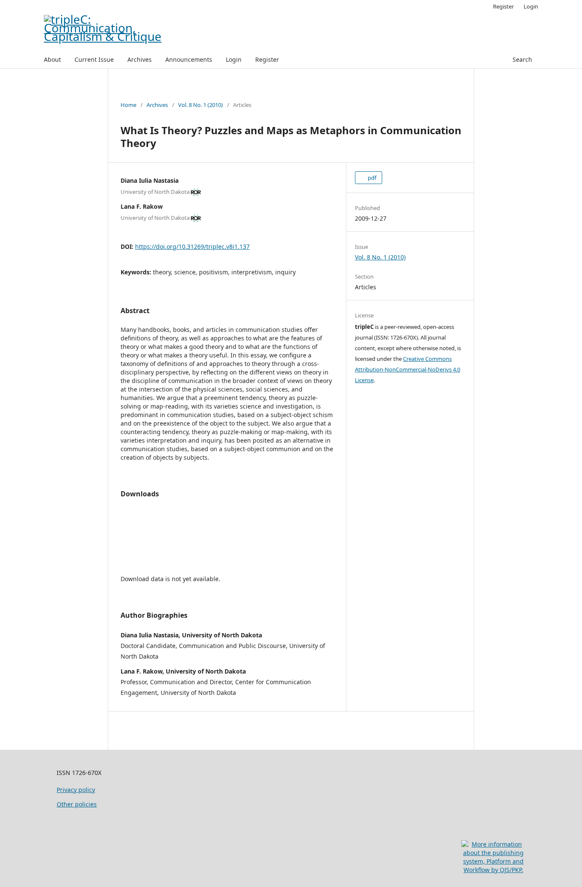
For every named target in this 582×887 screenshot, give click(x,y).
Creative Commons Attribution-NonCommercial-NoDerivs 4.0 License (407, 369)
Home (128, 105)
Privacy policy (76, 790)
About (52, 59)
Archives (139, 59)
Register (267, 59)
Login (234, 59)
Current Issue (94, 59)
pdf (371, 177)
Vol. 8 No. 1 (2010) (200, 105)
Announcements (188, 59)
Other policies (77, 804)
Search (522, 59)
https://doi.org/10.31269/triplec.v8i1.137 (192, 246)
